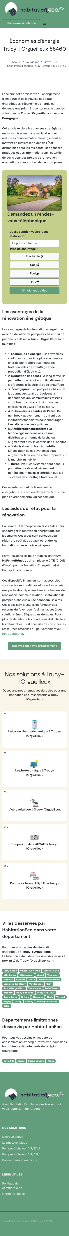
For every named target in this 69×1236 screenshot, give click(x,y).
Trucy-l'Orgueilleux (14, 988)
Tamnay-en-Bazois (47, 1001)
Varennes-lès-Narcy (15, 984)
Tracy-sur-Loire (24, 992)
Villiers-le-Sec (51, 970)
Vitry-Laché (10, 970)
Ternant (60, 997)
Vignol (40, 975)
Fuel (33, 273)
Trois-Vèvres (52, 988)
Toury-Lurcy (10, 997)
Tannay (29, 1001)
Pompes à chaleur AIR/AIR (20, 1154)
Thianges (38, 997)
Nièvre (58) (50, 62)
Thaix (50, 997)
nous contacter (12, 633)
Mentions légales (13, 1193)
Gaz (33, 265)
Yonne (50, 1061)
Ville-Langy (10, 975)
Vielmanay (53, 975)
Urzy (49, 984)
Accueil (16, 62)
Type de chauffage (23, 249)
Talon (7, 1006)
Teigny (7, 1001)
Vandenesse (36, 984)
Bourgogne (32, 62)
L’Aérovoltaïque (12, 1136)
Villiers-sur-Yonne (30, 970)
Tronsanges (34, 988)
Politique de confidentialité (12, 1186)
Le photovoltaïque (14, 1142)
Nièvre (20, 1061)
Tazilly (18, 1001)
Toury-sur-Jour (45, 992)
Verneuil (8, 979)
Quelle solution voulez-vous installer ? (29, 234)
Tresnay (8, 992)
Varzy (32, 979)
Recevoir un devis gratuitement (34, 646)
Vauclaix (20, 979)
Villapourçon (26, 975)
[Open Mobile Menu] (44, 23)
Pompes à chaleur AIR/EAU (21, 1148)
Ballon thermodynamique (19, 1160)
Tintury (25, 997)
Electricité (33, 256)
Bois (33, 282)
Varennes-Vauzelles (49, 979)
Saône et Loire (36, 1061)
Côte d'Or (9, 1061)
